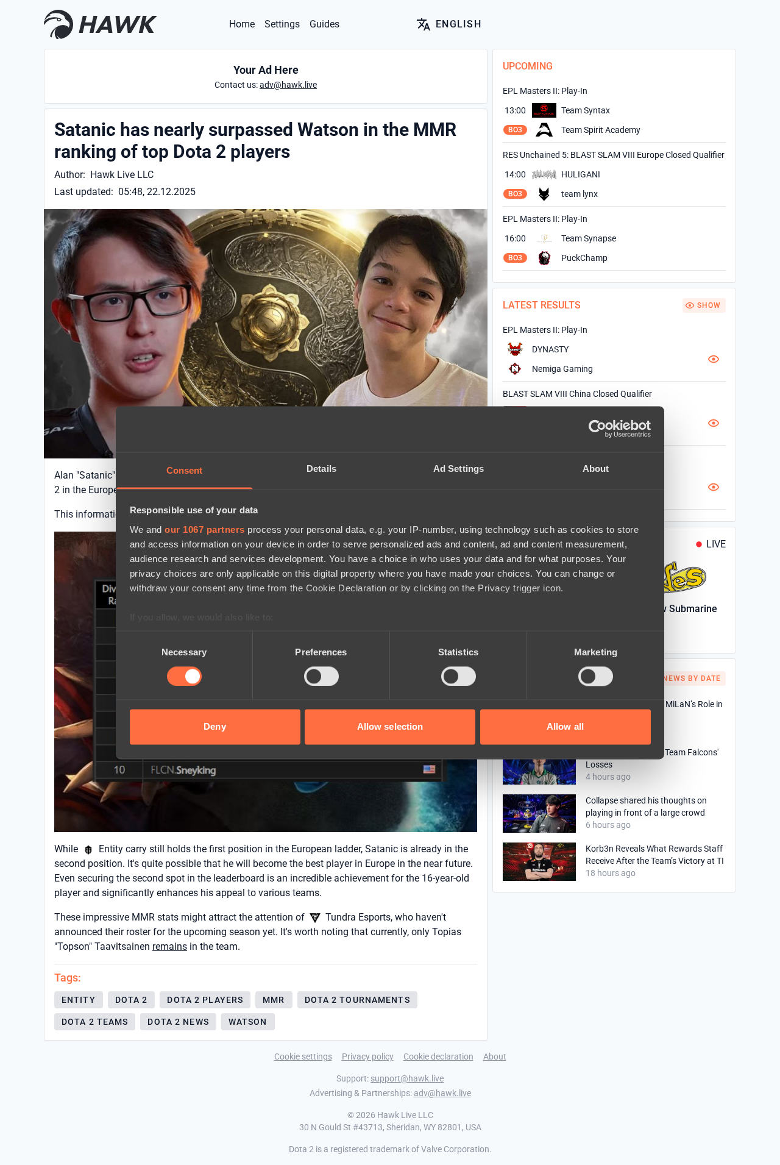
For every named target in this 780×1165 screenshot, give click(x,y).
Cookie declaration (438, 1056)
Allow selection (390, 727)
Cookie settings (303, 1056)
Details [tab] (321, 468)
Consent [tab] (184, 470)
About (494, 1056)
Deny (214, 727)
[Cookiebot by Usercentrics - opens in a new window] (597, 428)
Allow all (565, 727)
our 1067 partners (205, 529)
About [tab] (596, 468)
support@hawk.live (407, 1078)
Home (242, 24)
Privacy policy (368, 1056)
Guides (324, 24)
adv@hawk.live (442, 1093)
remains (169, 946)
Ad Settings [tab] (458, 468)
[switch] (321, 676)
